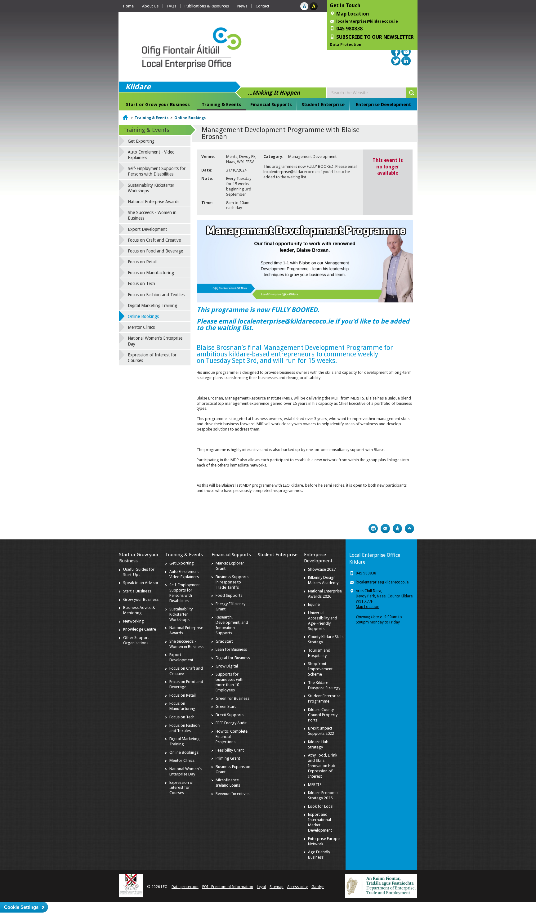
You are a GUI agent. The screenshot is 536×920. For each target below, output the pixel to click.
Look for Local (320, 806)
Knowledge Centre (139, 629)
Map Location (367, 607)
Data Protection (345, 44)
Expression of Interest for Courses (152, 357)
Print (373, 528)
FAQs (171, 6)
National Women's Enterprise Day (155, 341)
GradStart (224, 641)
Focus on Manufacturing (151, 272)
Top (409, 528)
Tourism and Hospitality (319, 653)
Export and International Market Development (320, 822)
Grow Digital (227, 666)
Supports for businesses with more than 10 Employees (229, 682)
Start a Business (137, 591)
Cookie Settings (21, 907)
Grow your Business (141, 599)
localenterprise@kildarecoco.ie (367, 21)
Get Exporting (141, 141)
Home (128, 6)
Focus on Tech (141, 283)
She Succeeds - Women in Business (152, 215)
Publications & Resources (207, 6)
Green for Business (232, 698)
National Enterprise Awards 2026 (325, 594)
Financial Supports (271, 104)
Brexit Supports (229, 714)
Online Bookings (190, 118)
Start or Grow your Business (158, 104)
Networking (133, 621)
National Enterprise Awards (153, 201)
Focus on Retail (142, 261)
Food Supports (229, 595)
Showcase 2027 (322, 569)
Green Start (226, 706)
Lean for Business (231, 649)
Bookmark (397, 528)
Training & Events (221, 104)
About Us (150, 6)
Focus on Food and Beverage (155, 250)
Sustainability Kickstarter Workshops (151, 188)
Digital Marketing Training (152, 305)
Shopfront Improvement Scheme (320, 669)
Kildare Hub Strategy (318, 744)
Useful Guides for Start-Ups (138, 572)
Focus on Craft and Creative (154, 240)
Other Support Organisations (136, 640)
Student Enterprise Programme (324, 698)
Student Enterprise (323, 104)
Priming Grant (228, 758)
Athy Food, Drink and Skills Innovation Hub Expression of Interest (322, 766)
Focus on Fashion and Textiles (156, 294)
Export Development (147, 229)
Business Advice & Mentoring (139, 610)
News (242, 6)
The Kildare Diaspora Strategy (324, 685)
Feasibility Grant (230, 750)
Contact (262, 6)
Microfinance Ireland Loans (228, 783)
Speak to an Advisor (141, 582)
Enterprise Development (383, 104)
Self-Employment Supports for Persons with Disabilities (156, 171)
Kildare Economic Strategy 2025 (323, 795)
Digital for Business (233, 657)
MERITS (315, 784)
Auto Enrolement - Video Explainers (151, 155)
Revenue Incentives (232, 793)
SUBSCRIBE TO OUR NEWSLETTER (375, 37)
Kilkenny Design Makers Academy (323, 580)
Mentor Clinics (141, 327)
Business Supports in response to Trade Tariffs (232, 582)
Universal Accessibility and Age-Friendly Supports (322, 620)
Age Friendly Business (319, 855)
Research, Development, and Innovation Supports (232, 625)
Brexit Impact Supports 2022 (321, 731)
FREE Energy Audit (231, 723)
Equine (314, 604)
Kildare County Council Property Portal (322, 714)
